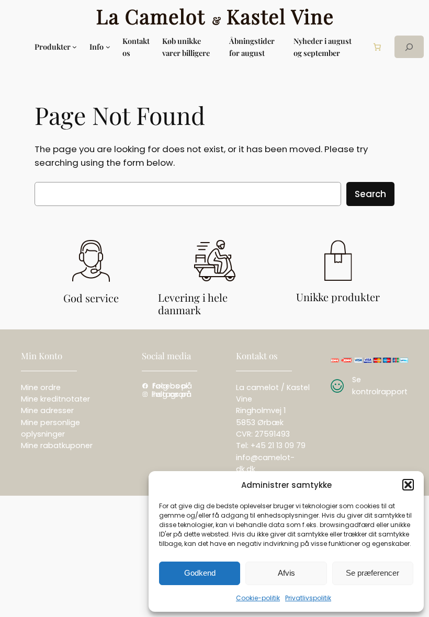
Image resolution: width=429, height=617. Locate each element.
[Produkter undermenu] (74, 46)
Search (370, 194)
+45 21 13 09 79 (278, 445)
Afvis (286, 572)
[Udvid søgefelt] (409, 47)
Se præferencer (372, 572)
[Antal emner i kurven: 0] (376, 47)
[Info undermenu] (108, 46)
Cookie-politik (258, 597)
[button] (408, 484)
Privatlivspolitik (308, 597)
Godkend (200, 572)
